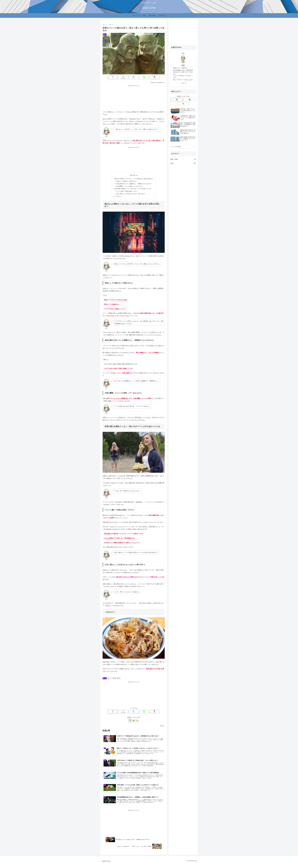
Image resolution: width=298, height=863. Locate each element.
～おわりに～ (118, 196)
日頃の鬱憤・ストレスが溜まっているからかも (130, 186)
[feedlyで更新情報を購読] (133, 720)
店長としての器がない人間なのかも (126, 181)
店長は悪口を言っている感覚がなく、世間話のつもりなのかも (134, 183)
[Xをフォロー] (130, 720)
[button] (154, 77)
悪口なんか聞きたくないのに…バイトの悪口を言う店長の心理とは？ (134, 178)
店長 (115, 678)
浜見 (183, 65)
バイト (110, 678)
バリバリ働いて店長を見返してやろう (127, 191)
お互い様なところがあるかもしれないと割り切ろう (131, 193)
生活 (105, 678)
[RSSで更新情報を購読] (137, 720)
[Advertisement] (134, 98)
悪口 (119, 678)
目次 (131, 175)
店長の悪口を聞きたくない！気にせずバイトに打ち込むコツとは (133, 188)
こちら (189, 79)
